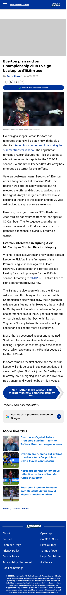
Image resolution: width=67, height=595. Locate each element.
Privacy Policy (10, 550)
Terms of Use (48, 550)
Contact (7, 539)
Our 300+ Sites (49, 539)
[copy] (22, 82)
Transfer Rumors (20, 508)
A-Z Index (46, 562)
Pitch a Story (48, 545)
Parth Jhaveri (14, 76)
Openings (46, 533)
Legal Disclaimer (50, 556)
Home (6, 508)
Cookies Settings (12, 568)
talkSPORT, (36, 278)
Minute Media (18, 576)
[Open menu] (5, 5)
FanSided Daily (11, 545)
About (6, 533)
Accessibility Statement (17, 562)
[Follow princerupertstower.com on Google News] (59, 416)
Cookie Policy (10, 556)
